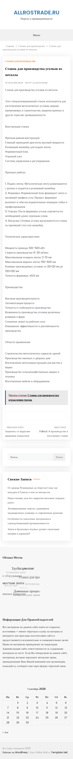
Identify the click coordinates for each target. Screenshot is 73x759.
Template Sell (59, 752)
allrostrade (40, 83)
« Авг (5, 732)
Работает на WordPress (15, 752)
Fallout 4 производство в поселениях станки (53, 433)
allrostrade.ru (36, 12)
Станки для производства (20, 61)
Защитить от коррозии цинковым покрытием (17, 433)
